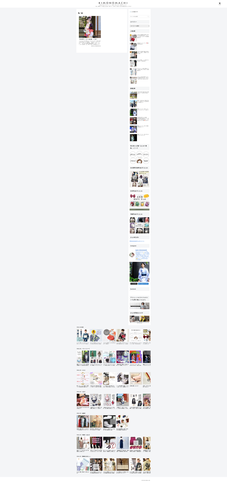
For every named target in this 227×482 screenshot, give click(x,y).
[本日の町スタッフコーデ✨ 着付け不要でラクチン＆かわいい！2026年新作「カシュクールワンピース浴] (139, 272)
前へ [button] (131, 318)
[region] (139, 319)
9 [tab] (141, 322)
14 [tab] (148, 322)
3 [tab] (133, 322)
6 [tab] (137, 322)
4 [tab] (134, 322)
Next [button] (148, 318)
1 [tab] (130, 322)
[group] (82, 337)
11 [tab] (144, 322)
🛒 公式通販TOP (134, 11)
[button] (148, 16)
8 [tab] (140, 322)
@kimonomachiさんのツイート (137, 241)
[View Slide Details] (135, 319)
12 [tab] (145, 322)
